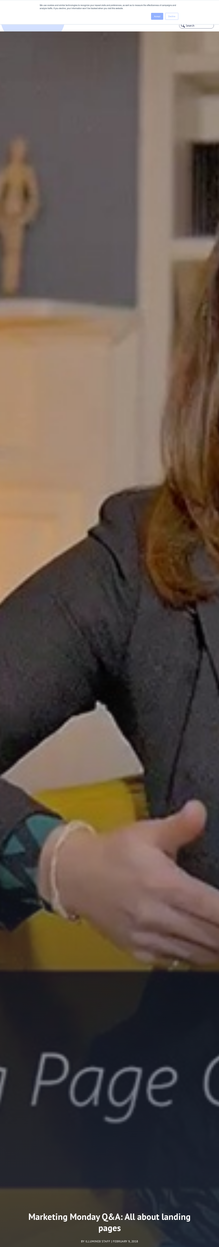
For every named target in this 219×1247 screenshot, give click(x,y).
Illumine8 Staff (97, 1241)
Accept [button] (157, 16)
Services (26, 22)
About (9, 22)
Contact (44, 22)
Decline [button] (171, 16)
